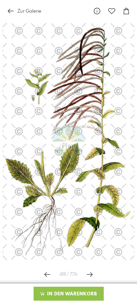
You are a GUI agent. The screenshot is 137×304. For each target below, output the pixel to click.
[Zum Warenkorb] (126, 11)
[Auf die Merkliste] (112, 11)
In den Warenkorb (71, 294)
